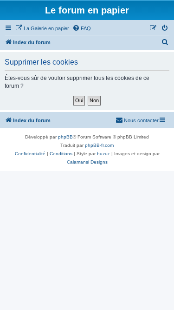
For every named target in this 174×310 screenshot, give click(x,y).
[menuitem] (42, 28)
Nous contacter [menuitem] (141, 120)
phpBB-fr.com (99, 145)
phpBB (65, 136)
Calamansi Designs (87, 162)
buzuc (103, 153)
